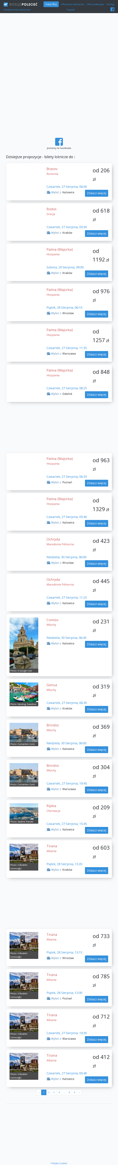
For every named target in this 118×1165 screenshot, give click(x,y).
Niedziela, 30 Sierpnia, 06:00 (66, 557)
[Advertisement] (59, 41)
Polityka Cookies (59, 1163)
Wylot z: (56, 192)
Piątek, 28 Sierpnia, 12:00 (64, 993)
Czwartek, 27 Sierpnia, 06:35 (67, 477)
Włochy (51, 625)
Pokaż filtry (51, 4)
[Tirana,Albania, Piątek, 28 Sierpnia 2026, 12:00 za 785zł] (24, 981)
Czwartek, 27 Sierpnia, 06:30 (67, 703)
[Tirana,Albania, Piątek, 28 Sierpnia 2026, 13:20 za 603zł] (24, 852)
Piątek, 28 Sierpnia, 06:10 (64, 307)
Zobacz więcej (96, 193)
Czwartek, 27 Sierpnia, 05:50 (67, 227)
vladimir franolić (25, 821)
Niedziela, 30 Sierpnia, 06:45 (66, 638)
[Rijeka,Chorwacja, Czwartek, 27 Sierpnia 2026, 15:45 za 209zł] (24, 811)
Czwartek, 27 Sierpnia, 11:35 (67, 348)
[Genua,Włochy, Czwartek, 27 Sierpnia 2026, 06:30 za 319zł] (24, 692)
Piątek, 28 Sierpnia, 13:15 (64, 952)
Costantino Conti (26, 744)
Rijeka (51, 805)
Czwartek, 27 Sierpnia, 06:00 (67, 187)
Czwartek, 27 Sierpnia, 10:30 (67, 1033)
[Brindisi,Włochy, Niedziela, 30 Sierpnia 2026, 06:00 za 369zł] (24, 732)
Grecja (51, 214)
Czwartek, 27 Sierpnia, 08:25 (67, 388)
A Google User (25, 670)
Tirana (52, 846)
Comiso (52, 619)
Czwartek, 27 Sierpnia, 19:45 (67, 783)
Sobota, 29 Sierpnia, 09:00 (65, 267)
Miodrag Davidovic (27, 704)
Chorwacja (53, 811)
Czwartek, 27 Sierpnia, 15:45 (67, 824)
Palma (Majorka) (60, 249)
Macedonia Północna (60, 544)
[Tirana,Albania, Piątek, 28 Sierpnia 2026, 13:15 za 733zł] (24, 941)
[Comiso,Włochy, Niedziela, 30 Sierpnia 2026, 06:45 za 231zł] (24, 642)
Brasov (52, 168)
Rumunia (52, 174)
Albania (51, 851)
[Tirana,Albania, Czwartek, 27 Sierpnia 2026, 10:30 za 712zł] (24, 1022)
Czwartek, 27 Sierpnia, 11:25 (67, 597)
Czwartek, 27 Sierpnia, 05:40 (67, 517)
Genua (52, 684)
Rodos (52, 209)
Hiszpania (53, 254)
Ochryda (53, 539)
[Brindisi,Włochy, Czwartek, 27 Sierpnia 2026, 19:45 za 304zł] (24, 772)
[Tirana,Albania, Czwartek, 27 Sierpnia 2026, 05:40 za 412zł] (24, 1062)
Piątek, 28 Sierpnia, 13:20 (64, 864)
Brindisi (53, 725)
